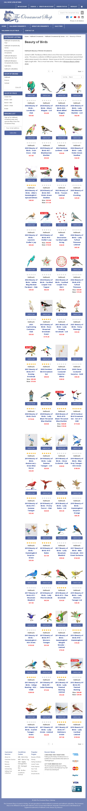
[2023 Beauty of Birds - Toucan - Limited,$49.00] (61, 172)
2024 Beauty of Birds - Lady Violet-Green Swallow (77, 151)
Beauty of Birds (35, 757)
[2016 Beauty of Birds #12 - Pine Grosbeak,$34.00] (61, 574)
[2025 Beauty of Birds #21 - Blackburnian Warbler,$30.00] (46, 129)
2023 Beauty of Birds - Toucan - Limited (61, 192)
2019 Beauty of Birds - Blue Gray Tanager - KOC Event (77, 462)
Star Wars (34, 771)
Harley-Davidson (36, 762)
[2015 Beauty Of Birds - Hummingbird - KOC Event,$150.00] (31, 617)
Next (80, 71)
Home (4, 26)
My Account (22, 6)
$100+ (6, 109)
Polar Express (35, 766)
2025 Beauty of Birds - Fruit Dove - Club (31, 150)
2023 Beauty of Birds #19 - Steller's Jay (46, 237)
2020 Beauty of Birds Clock (31, 415)
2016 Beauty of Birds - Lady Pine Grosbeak (46, 595)
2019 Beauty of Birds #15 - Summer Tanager (31, 507)
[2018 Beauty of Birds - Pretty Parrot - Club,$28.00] (46, 485)
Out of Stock (31, 404)
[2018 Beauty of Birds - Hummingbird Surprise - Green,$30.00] (31, 530)
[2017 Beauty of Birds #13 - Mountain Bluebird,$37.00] (31, 574)
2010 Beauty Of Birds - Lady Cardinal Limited (76, 730)
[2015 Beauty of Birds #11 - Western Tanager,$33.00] (46, 617)
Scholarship (8, 769)
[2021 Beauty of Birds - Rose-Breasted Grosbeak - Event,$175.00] (46, 306)
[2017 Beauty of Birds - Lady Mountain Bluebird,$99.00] (61, 530)
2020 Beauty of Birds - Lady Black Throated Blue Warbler (46, 417)
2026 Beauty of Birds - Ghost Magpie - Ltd (46, 108)
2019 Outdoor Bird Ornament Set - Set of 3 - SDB (77, 417)
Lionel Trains (35, 764)
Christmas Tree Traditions (55, 755)
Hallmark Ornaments (17, 26)
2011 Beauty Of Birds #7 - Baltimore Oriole (61, 730)
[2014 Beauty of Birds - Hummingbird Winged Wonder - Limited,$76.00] (61, 617)
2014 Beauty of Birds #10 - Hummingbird (77, 637)
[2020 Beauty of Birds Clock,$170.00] (31, 395)
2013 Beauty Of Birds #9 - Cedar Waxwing (46, 684)
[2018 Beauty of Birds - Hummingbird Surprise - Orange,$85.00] (77, 485)
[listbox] (76, 77)
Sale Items (59, 26)
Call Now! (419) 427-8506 (12, 2)
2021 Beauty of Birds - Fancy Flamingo (77, 326)
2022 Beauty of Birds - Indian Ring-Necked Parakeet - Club (31, 283)
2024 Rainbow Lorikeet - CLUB (61, 149)
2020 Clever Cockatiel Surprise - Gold (77, 371)
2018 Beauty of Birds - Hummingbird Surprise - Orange (77, 508)
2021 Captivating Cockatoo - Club (31, 328)
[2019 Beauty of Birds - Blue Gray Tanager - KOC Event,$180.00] (77, 440)
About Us (7, 757)
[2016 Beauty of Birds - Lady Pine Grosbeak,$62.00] (46, 574)
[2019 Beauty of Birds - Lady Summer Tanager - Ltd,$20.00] (46, 440)
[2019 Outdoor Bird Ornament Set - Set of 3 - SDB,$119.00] (77, 395)
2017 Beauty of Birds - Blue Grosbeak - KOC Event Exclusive (76, 551)
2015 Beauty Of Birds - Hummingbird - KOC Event (31, 639)
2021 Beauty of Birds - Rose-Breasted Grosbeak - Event (46, 329)
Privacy (7, 762)
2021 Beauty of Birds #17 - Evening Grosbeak (31, 373)
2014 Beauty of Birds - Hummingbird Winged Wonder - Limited (61, 641)
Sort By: (65, 77)
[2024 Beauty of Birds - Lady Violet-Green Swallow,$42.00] (77, 129)
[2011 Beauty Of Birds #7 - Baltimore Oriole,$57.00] (61, 709)
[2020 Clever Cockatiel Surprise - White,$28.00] (61, 351)
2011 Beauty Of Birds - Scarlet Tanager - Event (31, 730)
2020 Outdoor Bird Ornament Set (46, 371)
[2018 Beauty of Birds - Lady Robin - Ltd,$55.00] (61, 485)
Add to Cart (31, 95)
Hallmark (7, 77)
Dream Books (35, 774)
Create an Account (46, 6)
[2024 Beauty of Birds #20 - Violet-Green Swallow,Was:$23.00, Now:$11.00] (46, 172)
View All (18, 87)
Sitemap (52, 800)
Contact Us (29, 30)
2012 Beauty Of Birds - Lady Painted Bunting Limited (61, 687)
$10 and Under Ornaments (9, 52)
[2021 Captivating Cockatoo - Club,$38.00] (31, 306)
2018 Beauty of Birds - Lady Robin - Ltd (61, 505)
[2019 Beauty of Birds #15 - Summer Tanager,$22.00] (31, 485)
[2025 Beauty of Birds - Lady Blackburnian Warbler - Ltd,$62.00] (77, 87)
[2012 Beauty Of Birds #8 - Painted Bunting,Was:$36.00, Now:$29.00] (77, 664)
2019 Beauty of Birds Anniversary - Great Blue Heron (31, 463)
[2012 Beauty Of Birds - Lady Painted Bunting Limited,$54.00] (61, 664)
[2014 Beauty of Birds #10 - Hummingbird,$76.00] (77, 617)
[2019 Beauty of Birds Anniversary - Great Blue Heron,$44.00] (31, 440)
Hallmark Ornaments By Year (12, 42)
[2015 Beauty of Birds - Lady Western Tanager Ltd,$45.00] (77, 574)
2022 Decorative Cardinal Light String (61, 238)
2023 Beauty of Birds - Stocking (77, 192)
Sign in (33, 6)
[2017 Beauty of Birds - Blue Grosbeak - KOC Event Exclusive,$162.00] (77, 530)
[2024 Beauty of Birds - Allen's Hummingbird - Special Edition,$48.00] (31, 172)
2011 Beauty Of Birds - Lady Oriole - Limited (46, 729)
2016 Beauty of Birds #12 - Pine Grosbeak (61, 595)
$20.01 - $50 (8, 103)
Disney (33, 759)
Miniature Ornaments (40, 26)
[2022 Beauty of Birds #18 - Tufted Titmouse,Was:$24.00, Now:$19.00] (77, 261)
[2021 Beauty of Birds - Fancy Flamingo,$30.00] (77, 306)
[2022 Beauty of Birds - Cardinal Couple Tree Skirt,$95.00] (61, 261)
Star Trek (34, 769)
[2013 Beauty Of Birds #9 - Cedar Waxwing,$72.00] (46, 664)
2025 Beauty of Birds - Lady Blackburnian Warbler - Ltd (77, 109)
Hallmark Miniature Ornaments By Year (10, 57)
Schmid (6, 83)
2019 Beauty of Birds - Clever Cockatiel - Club (61, 460)
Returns (7, 764)
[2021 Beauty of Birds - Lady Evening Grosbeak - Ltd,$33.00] (61, 306)
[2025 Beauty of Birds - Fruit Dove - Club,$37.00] (31, 129)
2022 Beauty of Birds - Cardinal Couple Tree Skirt (61, 283)
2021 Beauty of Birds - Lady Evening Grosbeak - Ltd (61, 328)
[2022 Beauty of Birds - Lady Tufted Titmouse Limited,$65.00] (77, 216)
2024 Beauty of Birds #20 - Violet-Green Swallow (46, 194)
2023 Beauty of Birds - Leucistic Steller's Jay (31, 238)
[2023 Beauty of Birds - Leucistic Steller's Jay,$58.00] (31, 216)
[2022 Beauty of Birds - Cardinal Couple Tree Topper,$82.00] (46, 261)
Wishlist (74, 6)
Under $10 (7, 97)
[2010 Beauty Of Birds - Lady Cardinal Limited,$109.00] (77, 709)
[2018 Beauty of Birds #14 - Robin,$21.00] (46, 530)
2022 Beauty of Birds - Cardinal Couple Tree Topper (46, 283)
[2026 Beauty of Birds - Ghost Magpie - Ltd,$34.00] (46, 87)
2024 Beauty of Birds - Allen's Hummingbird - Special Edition (31, 194)
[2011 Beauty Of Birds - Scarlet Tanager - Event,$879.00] (31, 709)
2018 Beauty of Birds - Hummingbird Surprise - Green (31, 553)
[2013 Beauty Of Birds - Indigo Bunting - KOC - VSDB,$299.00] (31, 664)
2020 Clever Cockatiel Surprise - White (62, 373)
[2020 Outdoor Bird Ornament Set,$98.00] (46, 351)
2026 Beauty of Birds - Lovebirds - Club (31, 109)
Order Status (61, 6)
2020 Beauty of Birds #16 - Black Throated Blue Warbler (61, 417)
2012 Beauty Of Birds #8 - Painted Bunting (76, 686)
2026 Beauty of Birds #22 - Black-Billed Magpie (61, 109)
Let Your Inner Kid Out (53, 764)
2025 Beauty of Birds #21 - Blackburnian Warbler (46, 151)
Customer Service (10, 759)
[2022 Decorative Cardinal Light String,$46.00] (61, 216)
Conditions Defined (21, 773)
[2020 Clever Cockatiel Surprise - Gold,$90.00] (77, 351)
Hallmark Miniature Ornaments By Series (11, 62)
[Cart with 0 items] (82, 6)
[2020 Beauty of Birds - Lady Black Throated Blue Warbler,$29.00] (46, 395)
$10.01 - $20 (8, 100)
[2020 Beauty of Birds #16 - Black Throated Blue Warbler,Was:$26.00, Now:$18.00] (61, 395)
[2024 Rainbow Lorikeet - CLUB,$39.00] (61, 129)
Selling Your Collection (8, 772)
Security (7, 766)
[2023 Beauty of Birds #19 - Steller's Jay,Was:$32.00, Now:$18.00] (46, 216)
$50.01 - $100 (8, 106)
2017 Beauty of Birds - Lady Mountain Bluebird (61, 551)
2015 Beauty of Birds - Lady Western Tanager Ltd (77, 596)
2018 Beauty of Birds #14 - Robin (46, 550)
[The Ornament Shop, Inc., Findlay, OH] (76, 789)
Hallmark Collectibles (11, 30)
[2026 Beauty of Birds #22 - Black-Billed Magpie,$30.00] (61, 87)
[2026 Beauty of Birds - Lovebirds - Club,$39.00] (31, 87)
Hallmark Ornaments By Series (12, 47)
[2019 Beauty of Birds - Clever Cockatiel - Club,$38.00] (61, 440)
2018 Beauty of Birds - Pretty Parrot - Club (46, 505)
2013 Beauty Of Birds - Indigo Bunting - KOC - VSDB (31, 686)
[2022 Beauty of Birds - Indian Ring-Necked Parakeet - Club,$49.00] (31, 261)
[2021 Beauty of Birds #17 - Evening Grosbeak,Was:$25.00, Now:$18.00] (31, 351)
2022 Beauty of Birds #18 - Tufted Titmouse (77, 283)
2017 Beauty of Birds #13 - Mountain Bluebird (31, 596)
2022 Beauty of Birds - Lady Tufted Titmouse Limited (77, 240)
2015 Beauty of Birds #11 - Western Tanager (46, 639)
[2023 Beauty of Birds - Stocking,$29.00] (77, 172)
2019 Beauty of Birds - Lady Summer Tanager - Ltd (46, 462)
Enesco (6, 80)
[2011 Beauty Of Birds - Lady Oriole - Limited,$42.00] (46, 709)
